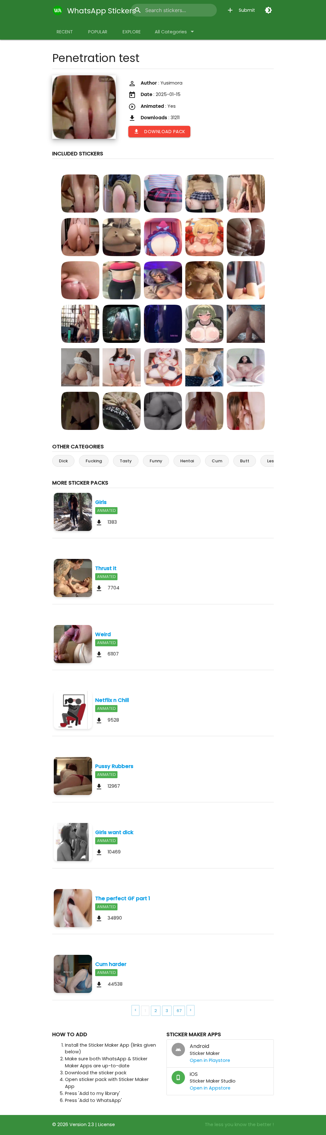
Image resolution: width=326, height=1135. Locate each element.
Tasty (126, 461)
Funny (156, 461)
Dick (63, 461)
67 (179, 1011)
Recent (65, 32)
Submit (240, 10)
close (207, 10)
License (106, 1124)
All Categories (175, 31)
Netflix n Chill (112, 700)
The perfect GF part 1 (122, 898)
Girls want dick (114, 832)
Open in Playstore (210, 1060)
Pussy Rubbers (114, 766)
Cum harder (110, 964)
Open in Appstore (210, 1088)
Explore (132, 32)
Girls (101, 502)
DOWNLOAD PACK (159, 131)
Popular (97, 32)
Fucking (94, 461)
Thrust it (106, 568)
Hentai (187, 461)
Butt (244, 461)
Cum (217, 461)
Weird (103, 634)
